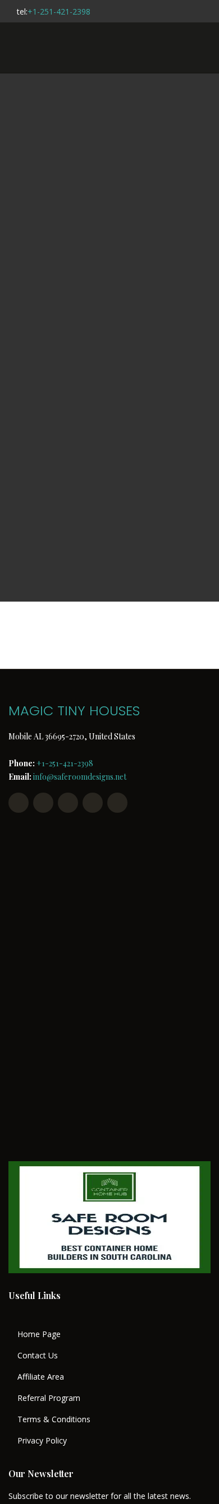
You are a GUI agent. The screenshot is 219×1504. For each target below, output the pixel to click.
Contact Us (37, 1355)
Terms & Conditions (53, 1419)
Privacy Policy (42, 1441)
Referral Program (48, 1398)
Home (109, 339)
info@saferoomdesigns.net (79, 776)
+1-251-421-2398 (59, 11)
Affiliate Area (40, 1377)
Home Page (39, 1334)
